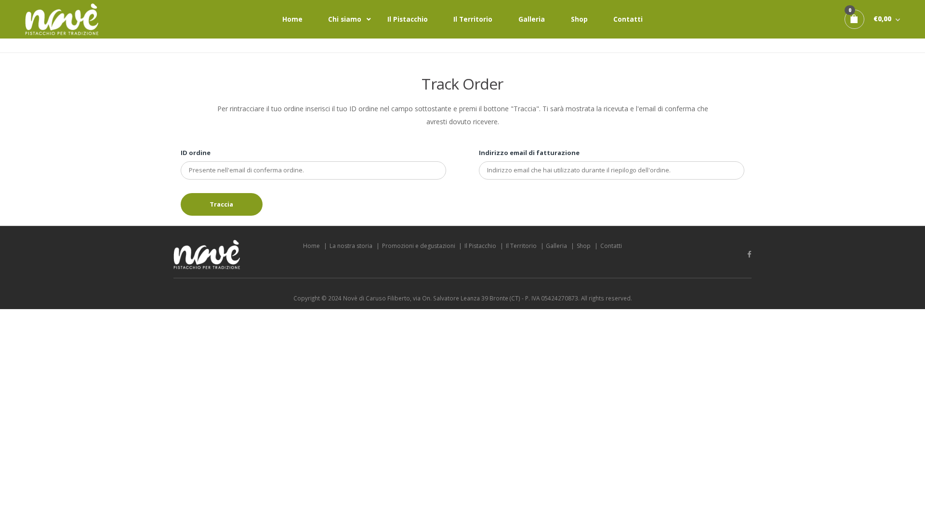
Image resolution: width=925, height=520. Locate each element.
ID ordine (196, 152)
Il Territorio (472, 19)
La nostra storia (351, 246)
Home (292, 19)
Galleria (531, 19)
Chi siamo (344, 19)
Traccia (221, 204)
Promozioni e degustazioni (418, 246)
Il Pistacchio (407, 19)
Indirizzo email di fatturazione (529, 152)
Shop (579, 19)
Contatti (628, 19)
